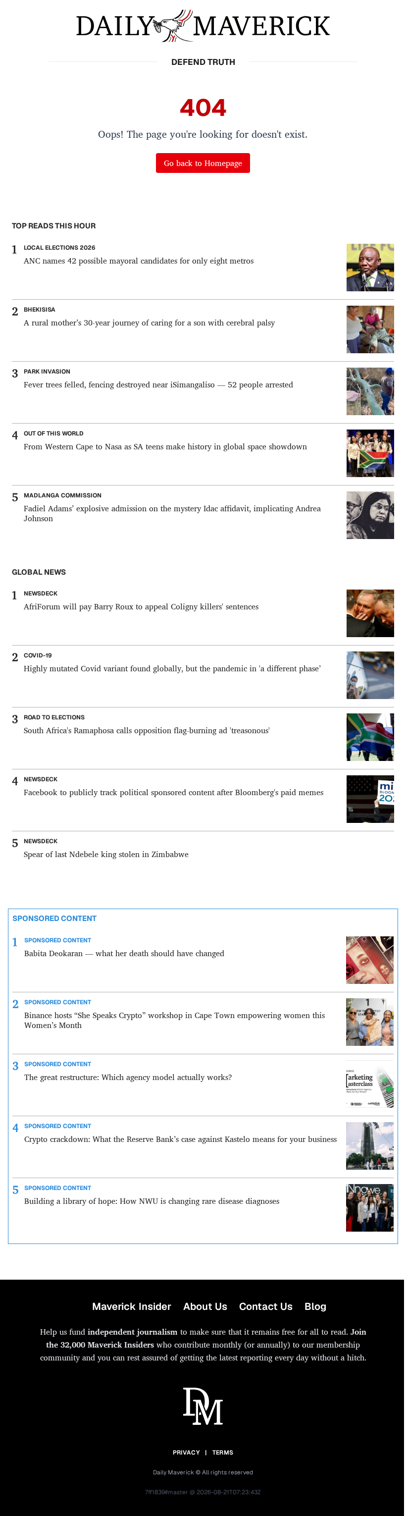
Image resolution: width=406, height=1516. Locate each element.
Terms (223, 1453)
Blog (315, 1306)
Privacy (186, 1453)
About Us (205, 1306)
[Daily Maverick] (203, 26)
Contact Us (266, 1306)
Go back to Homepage (203, 163)
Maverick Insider (131, 1306)
